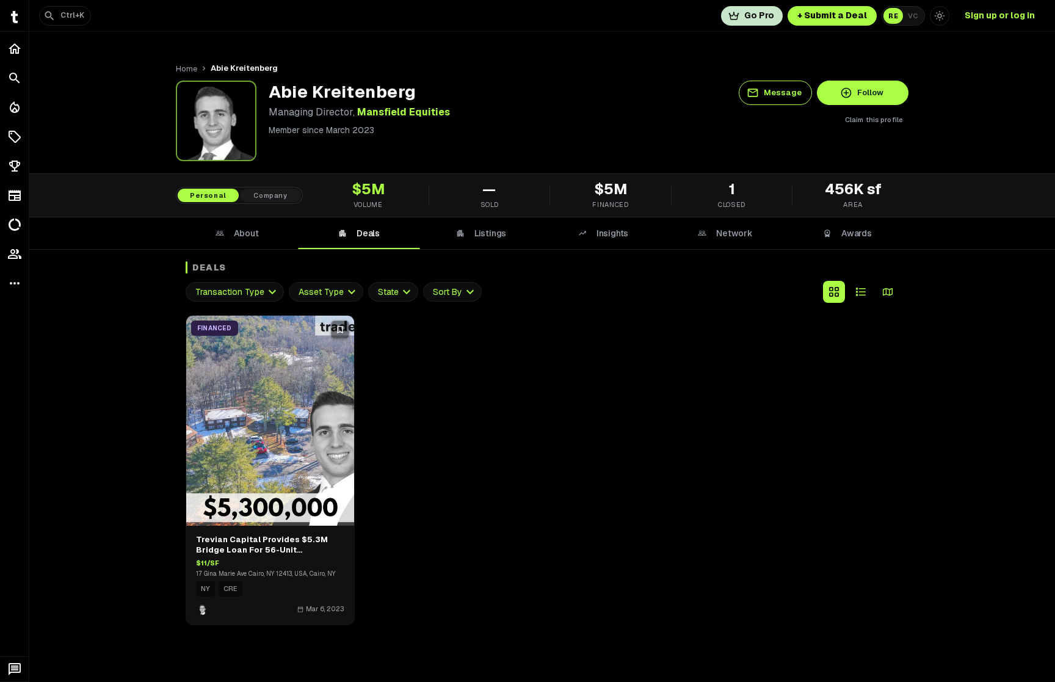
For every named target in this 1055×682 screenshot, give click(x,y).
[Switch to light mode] (939, 16)
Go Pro (759, 15)
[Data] (14, 224)
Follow (870, 92)
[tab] (237, 233)
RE (893, 16)
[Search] (14, 78)
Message (783, 92)
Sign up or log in (1000, 15)
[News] (14, 195)
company (270, 195)
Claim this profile (874, 119)
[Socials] (14, 254)
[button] (14, 137)
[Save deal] (340, 330)
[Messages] (14, 669)
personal (208, 195)
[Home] (14, 49)
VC (913, 16)
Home (186, 68)
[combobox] (235, 292)
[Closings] (14, 107)
